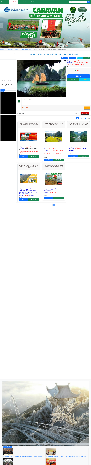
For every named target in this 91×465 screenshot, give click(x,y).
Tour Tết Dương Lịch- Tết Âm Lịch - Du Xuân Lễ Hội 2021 (9, 75)
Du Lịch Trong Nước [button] (14, 2)
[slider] (25, 107)
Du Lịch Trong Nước (7, 54)
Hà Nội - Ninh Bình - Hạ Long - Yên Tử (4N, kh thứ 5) (54, 124)
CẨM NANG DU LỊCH (28, 2)
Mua (79, 76)
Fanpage (2, 90)
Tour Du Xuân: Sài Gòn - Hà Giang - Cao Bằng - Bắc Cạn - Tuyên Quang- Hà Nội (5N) (28, 166)
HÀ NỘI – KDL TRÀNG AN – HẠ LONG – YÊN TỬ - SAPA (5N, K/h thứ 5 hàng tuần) (78, 124)
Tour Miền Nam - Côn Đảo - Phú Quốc (9, 65)
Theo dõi (34, 156)
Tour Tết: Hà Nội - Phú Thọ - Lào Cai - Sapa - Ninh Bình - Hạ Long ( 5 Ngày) (29, 124)
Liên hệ (34, 2)
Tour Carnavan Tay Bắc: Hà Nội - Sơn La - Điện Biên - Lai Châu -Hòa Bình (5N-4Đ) (53, 166)
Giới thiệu (7, 2)
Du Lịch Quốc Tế (6, 81)
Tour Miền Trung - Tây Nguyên (8, 61)
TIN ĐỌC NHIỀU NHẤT (7, 447)
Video (2, 91)
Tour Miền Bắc (5, 58)
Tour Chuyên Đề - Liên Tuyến (8, 70)
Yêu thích (85, 79)
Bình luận (87, 108)
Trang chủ (2, 2)
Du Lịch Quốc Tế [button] (21, 2)
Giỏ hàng (74, 79)
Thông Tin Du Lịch (7, 85)
